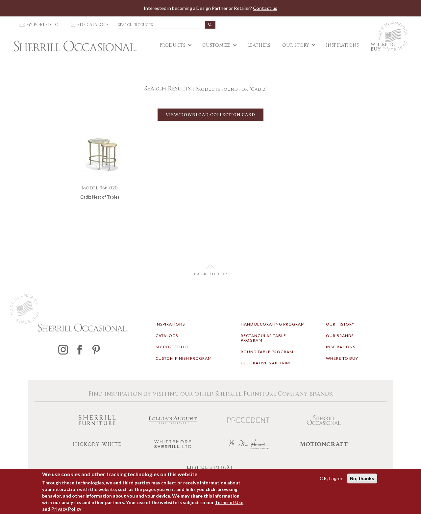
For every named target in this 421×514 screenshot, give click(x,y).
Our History (340, 324)
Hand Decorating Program (273, 324)
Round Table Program (267, 351)
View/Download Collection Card (210, 115)
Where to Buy (342, 358)
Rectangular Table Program (263, 338)
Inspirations (170, 324)
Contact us (265, 8)
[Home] (75, 46)
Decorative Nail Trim (265, 362)
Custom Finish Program (184, 358)
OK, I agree (331, 478)
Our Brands (340, 335)
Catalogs (167, 335)
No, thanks (362, 478)
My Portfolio (172, 346)
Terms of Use (229, 502)
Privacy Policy (66, 509)
